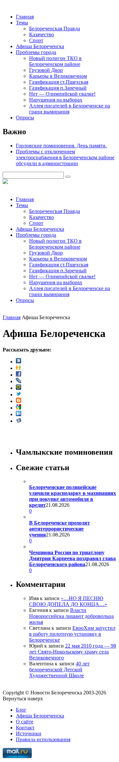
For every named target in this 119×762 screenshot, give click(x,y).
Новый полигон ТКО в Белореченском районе (55, 61)
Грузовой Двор (46, 70)
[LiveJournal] (18, 381)
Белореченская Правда (54, 28)
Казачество (41, 34)
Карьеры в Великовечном (58, 76)
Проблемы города (36, 52)
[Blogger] (18, 401)
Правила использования (43, 739)
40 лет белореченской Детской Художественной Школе (59, 669)
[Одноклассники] (18, 368)
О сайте (24, 721)
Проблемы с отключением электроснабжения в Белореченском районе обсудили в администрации (65, 157)
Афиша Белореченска (40, 46)
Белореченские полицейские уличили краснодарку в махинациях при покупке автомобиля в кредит (72, 496)
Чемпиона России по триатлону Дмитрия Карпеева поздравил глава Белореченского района (72, 558)
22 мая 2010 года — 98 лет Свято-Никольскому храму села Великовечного (72, 651)
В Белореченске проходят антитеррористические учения (59, 528)
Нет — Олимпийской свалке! (62, 94)
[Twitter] (18, 394)
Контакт (25, 727)
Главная (25, 16)
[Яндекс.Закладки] (18, 421)
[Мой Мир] (18, 388)
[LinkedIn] (18, 414)
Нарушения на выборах (55, 100)
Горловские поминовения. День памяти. (61, 145)
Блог (21, 710)
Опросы (25, 117)
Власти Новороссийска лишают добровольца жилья (71, 616)
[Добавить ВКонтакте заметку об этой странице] (18, 361)
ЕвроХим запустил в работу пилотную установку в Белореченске (72, 634)
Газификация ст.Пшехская (58, 82)
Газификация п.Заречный (58, 88)
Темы (22, 22)
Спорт (36, 40)
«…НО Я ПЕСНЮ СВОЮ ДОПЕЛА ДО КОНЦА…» (68, 601)
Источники (28, 733)
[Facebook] (18, 375)
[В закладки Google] (18, 408)
